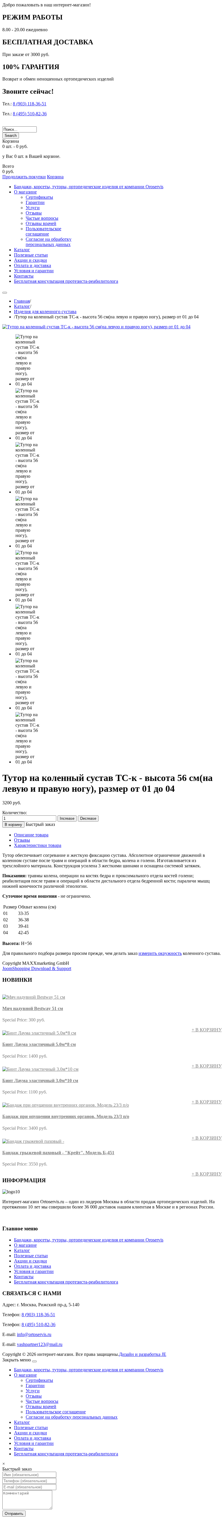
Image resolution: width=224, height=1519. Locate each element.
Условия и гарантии (34, 1271)
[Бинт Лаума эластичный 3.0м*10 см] (40, 1069)
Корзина (55, 176)
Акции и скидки (30, 1260)
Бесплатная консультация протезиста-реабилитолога (66, 1281)
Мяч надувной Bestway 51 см (32, 1008)
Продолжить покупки (24, 176)
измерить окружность (160, 953)
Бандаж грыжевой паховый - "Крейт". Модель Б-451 (58, 1152)
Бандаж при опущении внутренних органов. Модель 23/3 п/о (65, 1116)
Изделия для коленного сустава (45, 311)
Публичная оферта (22, 1217)
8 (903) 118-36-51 (29, 103)
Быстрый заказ (40, 824)
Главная (22, 301)
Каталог (22, 306)
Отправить (14, 1513)
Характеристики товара (37, 845)
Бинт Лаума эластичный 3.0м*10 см (40, 1080)
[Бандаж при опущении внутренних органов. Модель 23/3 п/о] (65, 1105)
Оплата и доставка (32, 1266)
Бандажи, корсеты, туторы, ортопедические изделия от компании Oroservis (88, 1239)
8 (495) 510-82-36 (30, 113)
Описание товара (31, 834)
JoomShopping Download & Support (36, 968)
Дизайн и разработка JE (142, 1354)
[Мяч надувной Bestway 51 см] (33, 997)
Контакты (24, 1276)
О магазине (25, 1245)
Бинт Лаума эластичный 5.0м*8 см (39, 1044)
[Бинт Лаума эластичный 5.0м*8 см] (39, 1032)
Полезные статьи (31, 1255)
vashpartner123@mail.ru (39, 1344)
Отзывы (22, 840)
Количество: (14, 812)
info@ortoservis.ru (34, 1334)
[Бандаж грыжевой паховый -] (33, 1141)
